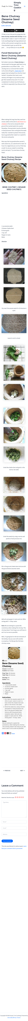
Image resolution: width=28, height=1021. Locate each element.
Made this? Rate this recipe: (8, 797)
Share (13, 733)
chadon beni (18, 71)
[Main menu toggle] (25, 6)
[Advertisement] (14, 104)
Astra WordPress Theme (14, 1017)
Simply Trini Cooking (17, 6)
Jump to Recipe (10, 30)
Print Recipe (20, 30)
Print (5, 660)
